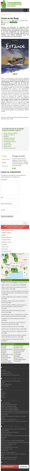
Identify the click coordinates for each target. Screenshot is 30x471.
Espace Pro (3, 370)
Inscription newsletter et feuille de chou (10, 381)
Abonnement (5, 166)
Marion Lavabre (7, 146)
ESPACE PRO (23, 467)
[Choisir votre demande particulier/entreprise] (16, 466)
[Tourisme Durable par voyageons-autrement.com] (11, 4)
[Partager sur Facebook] (2, 24)
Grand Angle (18, 352)
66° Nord (4, 346)
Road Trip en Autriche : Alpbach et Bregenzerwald (12, 440)
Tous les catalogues (5, 403)
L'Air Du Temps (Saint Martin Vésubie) (9, 408)
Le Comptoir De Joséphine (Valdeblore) (10, 409)
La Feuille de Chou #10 (6, 445)
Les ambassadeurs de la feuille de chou (10, 375)
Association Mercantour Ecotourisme (10, 432)
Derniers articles (6, 159)
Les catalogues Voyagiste (8, 344)
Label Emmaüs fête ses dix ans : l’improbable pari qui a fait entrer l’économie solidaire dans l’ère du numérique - (14, 315)
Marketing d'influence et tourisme (9, 457)
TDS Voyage (5, 359)
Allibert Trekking (19, 346)
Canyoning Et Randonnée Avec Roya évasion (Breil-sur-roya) (15, 411)
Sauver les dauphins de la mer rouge (9, 447)
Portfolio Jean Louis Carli (10, 141)
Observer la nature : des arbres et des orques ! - (13, 329)
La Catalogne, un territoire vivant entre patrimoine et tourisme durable (13, 429)
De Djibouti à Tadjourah (9, 135)
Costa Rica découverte (20, 349)
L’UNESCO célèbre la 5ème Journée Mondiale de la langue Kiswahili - (13, 311)
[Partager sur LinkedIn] (4, 24)
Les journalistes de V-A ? (6, 373)
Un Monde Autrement (7, 362)
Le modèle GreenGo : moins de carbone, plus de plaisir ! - (12, 340)
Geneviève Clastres (7, 20)
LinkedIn (3, 392)
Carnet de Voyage (9, 13)
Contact (3, 382)
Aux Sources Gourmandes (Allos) (8, 419)
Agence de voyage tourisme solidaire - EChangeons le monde (13, 454)
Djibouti (26, 29)
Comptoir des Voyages (7, 349)
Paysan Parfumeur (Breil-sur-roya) (9, 404)
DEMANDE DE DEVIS (8, 467)
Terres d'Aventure (6, 361)
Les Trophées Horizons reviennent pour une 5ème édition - (13, 319)
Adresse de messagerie (6, 203)
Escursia (4, 351)
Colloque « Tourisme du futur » (8, 452)
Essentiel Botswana (19, 351)
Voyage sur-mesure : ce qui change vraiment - (13, 285)
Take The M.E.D (4, 450)
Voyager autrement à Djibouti (21, 13)
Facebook (3, 393)
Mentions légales (5, 386)
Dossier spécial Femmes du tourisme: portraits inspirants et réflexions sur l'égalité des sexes (15, 443)
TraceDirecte (18, 361)
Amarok (4, 347)
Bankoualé (6, 136)
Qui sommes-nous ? (5, 371)
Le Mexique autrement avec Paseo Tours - (12, 326)
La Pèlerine (5, 356)
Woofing (3, 439)
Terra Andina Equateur (20, 359)
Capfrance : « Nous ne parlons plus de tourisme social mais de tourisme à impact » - (13, 288)
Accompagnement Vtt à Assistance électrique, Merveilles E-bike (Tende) (14, 413)
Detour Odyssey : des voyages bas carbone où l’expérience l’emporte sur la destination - (13, 323)
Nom (2, 197)
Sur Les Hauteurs (19, 357)
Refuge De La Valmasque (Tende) (8, 406)
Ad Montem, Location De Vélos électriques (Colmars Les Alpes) (14, 422)
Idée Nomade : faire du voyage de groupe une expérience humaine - (13, 301)
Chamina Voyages (19, 347)
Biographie (4, 156)
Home (2, 13)
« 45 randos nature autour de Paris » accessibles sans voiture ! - (14, 332)
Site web (3, 210)
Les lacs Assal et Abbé (9, 140)
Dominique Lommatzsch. (9, 138)
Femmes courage (8, 145)
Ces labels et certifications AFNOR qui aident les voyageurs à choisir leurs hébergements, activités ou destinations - (13, 306)
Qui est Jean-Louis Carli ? (10, 148)
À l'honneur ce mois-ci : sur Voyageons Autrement (14, 282)
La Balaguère (18, 354)
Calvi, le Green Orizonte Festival (8, 459)
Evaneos (4, 352)
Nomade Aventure (6, 357)
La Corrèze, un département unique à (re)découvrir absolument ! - (14, 297)
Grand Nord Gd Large (7, 354)
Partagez (4, 162)
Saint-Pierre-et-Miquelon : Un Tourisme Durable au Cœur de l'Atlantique (15, 436)
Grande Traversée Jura (6, 434)
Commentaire (4, 179)
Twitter (2, 395)
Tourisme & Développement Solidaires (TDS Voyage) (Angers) (13, 417)
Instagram (3, 397)
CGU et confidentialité (6, 384)
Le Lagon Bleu (7, 143)
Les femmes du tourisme (7, 449)
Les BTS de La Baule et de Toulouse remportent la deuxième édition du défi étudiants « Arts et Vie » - (13, 336)
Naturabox (17, 356)
